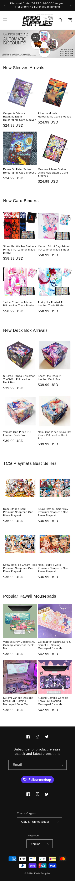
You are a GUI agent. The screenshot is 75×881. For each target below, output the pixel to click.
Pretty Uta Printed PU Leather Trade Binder (51, 304)
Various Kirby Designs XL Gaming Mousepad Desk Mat (19, 645)
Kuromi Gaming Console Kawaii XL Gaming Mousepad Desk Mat (53, 701)
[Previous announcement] (4, 5)
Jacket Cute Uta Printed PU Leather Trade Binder (18, 304)
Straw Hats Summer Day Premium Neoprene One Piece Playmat (53, 512)
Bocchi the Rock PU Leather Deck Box (50, 378)
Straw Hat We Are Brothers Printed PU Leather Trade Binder (19, 249)
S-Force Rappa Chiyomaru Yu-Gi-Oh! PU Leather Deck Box (19, 379)
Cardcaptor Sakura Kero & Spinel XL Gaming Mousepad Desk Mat (54, 645)
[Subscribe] (61, 765)
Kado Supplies (42, 873)
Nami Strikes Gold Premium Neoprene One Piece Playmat (18, 512)
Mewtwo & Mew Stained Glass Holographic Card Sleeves (53, 172)
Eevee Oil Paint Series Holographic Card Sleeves (19, 171)
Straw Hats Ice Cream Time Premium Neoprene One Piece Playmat (20, 568)
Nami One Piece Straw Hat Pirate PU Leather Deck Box (54, 435)
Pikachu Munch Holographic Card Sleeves (54, 115)
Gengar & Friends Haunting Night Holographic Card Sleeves (19, 116)
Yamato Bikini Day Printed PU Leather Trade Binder (54, 248)
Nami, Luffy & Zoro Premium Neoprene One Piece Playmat (53, 568)
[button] (5, 20)
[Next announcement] (70, 5)
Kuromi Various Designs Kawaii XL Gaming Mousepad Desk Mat (18, 701)
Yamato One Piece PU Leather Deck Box (17, 434)
